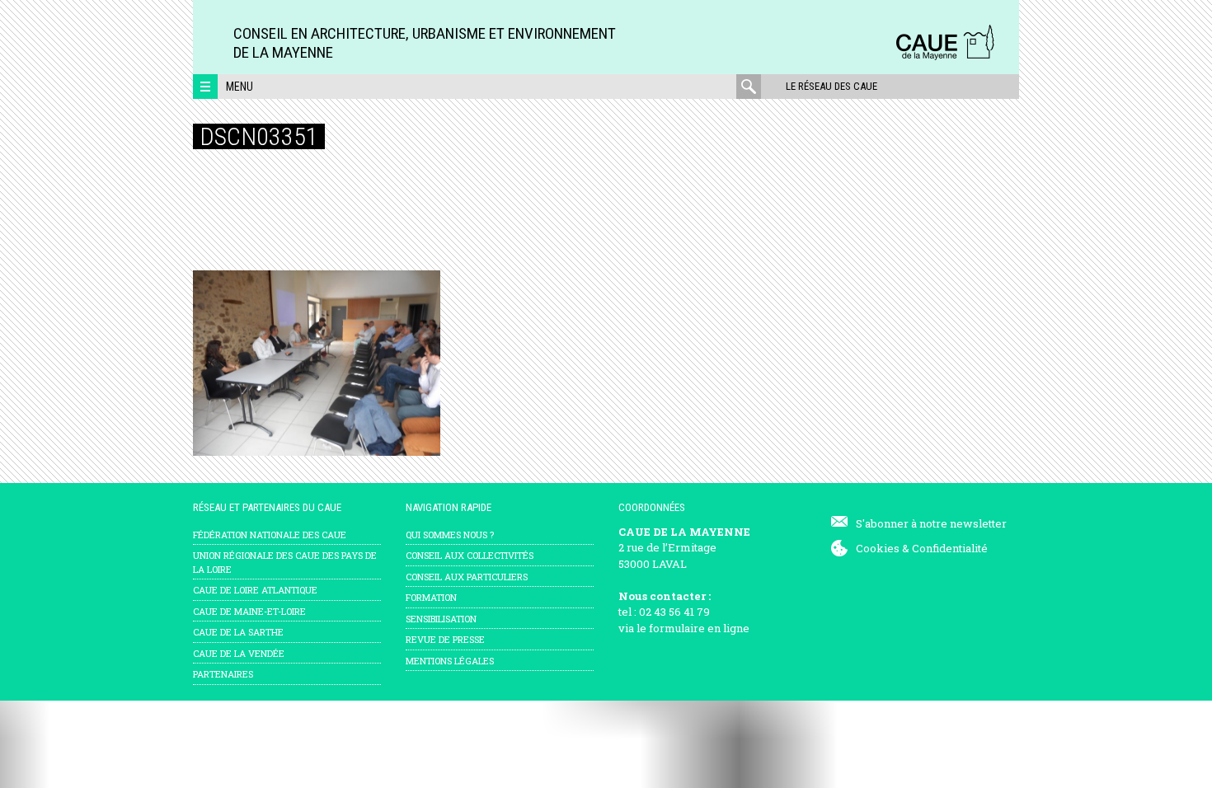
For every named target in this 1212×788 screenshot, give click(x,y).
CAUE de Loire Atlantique (255, 590)
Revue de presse (445, 639)
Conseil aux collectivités (469, 555)
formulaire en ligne (699, 628)
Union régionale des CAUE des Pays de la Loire (285, 562)
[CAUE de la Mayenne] (944, 57)
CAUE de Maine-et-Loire (249, 611)
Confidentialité (950, 548)
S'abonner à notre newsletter (931, 523)
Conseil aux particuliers (467, 576)
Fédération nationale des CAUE (269, 534)
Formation (431, 597)
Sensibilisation (441, 618)
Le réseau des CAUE (831, 86)
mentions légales (450, 660)
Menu (239, 86)
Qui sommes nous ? (450, 534)
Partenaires (223, 674)
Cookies (878, 548)
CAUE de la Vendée (238, 653)
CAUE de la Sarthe (238, 632)
